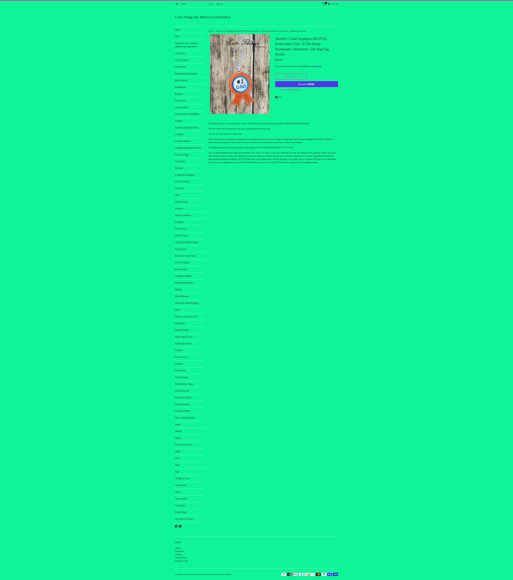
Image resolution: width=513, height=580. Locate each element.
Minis (177, 310)
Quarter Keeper (182, 404)
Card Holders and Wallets (187, 114)
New (177, 36)
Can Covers (180, 100)
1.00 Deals (180, 53)
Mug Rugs (180, 323)
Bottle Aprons (181, 80)
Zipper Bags (181, 512)
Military (178, 289)
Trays (177, 492)
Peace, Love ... (182, 357)
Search (178, 548)
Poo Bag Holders (183, 397)
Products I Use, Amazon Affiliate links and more (186, 45)
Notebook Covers (183, 343)
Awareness (180, 67)
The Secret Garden (184, 519)
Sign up (220, 4)
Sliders (178, 431)
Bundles (179, 94)
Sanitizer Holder (182, 411)
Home (178, 30)
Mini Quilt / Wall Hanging (186, 303)
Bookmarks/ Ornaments (189, 74)
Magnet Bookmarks (184, 283)
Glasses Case (181, 202)
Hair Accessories (183, 215)
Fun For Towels (182, 181)
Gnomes (179, 209)
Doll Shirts (180, 161)
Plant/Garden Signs (184, 384)
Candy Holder (181, 107)
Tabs (189, 465)
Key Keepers (181, 269)
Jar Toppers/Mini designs (187, 242)
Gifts (177, 195)
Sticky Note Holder (184, 445)
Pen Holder (180, 370)
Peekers (179, 364)
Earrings (179, 168)
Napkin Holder (182, 330)
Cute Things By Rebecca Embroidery (203, 17)
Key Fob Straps (182, 262)
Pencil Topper (181, 377)
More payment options (290, 90)
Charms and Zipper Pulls (187, 128)
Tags (177, 472)
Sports (178, 438)
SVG (177, 458)
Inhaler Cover (181, 235)
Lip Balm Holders (183, 276)
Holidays (189, 222)
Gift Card (179, 188)
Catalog (178, 121)
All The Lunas (181, 60)
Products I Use (181, 561)
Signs (177, 424)
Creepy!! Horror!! (183, 141)
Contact (178, 554)
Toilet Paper (180, 485)
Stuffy (177, 451)
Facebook (179, 551)
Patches (179, 350)
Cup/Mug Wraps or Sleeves (188, 148)
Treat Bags (180, 505)
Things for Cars (182, 478)
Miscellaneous (182, 296)
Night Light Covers (184, 337)
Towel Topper (181, 499)
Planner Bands (182, 391)
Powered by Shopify (223, 574)
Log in (211, 4)
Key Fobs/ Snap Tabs (189, 256)
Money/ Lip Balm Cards (186, 316)
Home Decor (181, 229)
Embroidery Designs (184, 175)
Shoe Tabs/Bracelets (185, 418)
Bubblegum (180, 87)
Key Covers (180, 249)
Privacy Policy (181, 558)
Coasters (189, 134)
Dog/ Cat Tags (182, 155)
